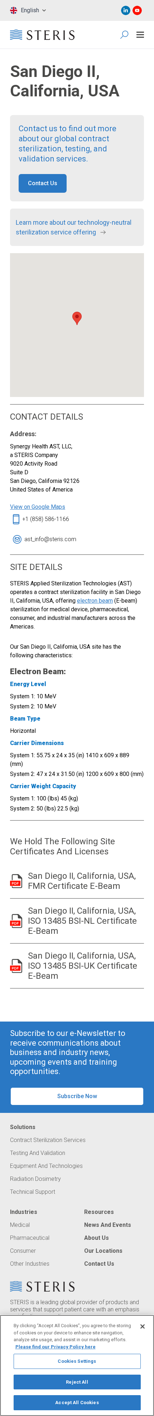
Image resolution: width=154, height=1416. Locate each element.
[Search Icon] (124, 34)
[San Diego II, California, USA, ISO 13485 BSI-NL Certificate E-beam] (16, 921)
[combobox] (28, 10)
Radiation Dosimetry (35, 1179)
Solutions (22, 1127)
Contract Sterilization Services (48, 1140)
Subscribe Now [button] (77, 1096)
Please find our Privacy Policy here (55, 1346)
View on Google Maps (37, 506)
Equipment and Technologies (46, 1166)
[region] (77, 1365)
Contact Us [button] (42, 183)
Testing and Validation (37, 1153)
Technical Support (32, 1192)
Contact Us (99, 1264)
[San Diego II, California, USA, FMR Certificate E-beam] (16, 881)
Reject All (77, 1382)
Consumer (23, 1251)
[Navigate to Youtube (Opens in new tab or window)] (137, 10)
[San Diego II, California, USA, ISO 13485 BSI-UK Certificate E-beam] (16, 966)
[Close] (142, 1326)
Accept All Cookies (76, 1402)
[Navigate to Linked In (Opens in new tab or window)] (125, 10)
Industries (23, 1212)
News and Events (107, 1225)
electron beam (95, 600)
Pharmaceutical (29, 1238)
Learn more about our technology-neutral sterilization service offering (73, 227)
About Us (96, 1238)
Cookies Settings (77, 1361)
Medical (20, 1225)
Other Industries (29, 1264)
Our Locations (103, 1251)
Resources (99, 1212)
